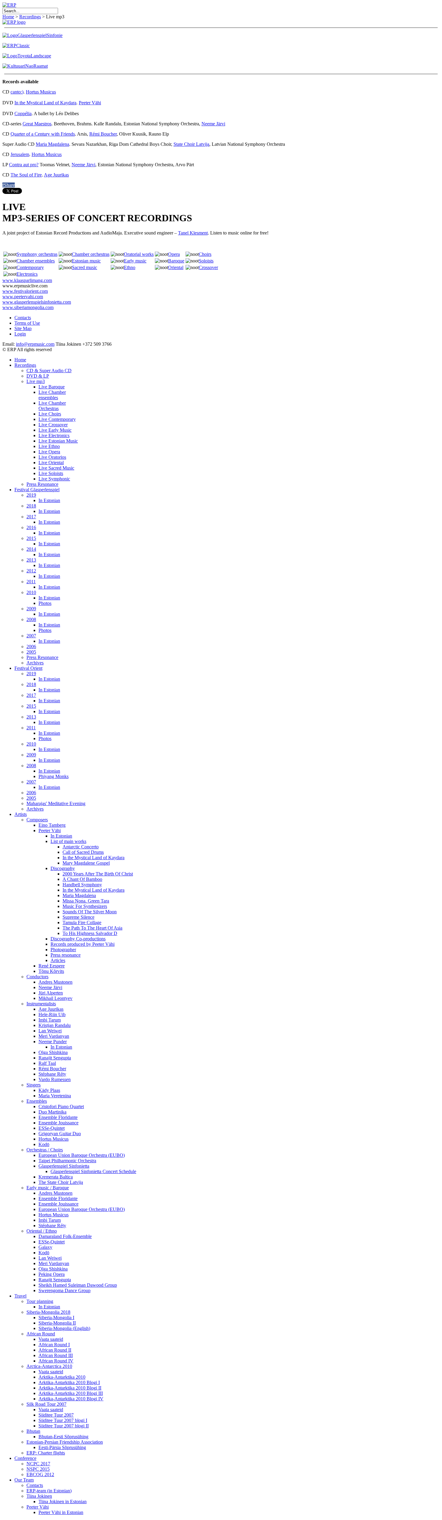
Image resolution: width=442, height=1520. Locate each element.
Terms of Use (27, 323)
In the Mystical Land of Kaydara (45, 102)
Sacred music (84, 267)
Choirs (205, 254)
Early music (135, 260)
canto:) (17, 91)
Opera (174, 254)
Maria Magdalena (52, 144)
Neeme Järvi (213, 123)
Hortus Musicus (41, 91)
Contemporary (30, 267)
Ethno (129, 267)
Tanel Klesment (193, 232)
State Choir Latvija (191, 144)
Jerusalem (20, 154)
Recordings (30, 16)
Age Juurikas (56, 174)
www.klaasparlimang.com (27, 280)
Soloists (206, 260)
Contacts (22, 317)
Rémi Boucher (103, 133)
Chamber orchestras (90, 254)
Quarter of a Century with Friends (43, 133)
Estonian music (86, 260)
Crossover (208, 267)
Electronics (27, 274)
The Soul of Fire (26, 174)
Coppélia (23, 113)
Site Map (23, 328)
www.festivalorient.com (25, 291)
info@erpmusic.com (35, 344)
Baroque (176, 260)
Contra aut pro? (23, 164)
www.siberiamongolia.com (28, 307)
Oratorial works (139, 254)
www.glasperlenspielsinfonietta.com (36, 302)
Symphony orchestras (37, 254)
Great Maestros (37, 123)
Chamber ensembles (36, 260)
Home (8, 16)
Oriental (175, 267)
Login (20, 333)
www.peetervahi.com (22, 296)
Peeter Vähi (90, 102)
